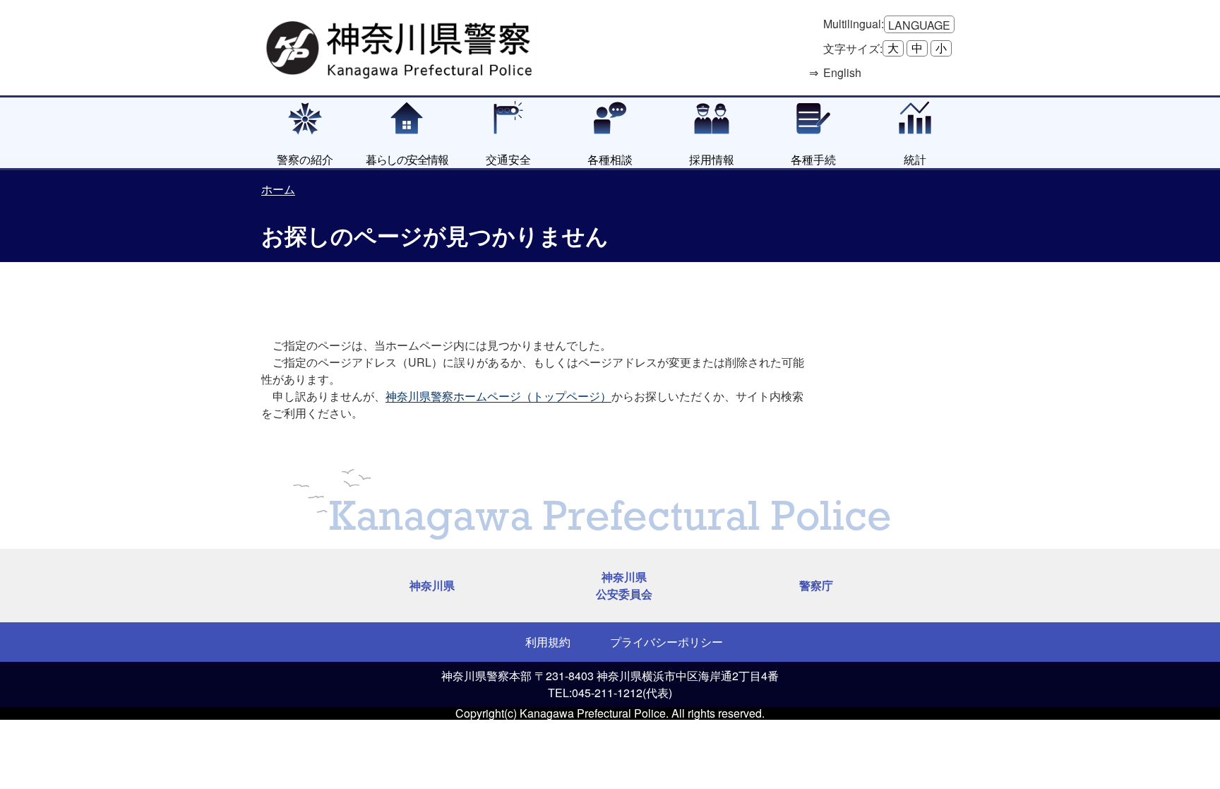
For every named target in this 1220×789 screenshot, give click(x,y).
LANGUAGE (919, 25)
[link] (401, 46)
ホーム (278, 189)
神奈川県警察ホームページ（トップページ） (498, 396)
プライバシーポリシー (666, 642)
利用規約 (547, 642)
